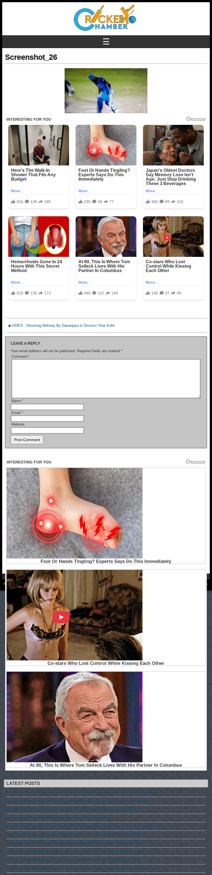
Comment (21, 356)
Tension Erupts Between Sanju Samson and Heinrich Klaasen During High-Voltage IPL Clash (80, 868)
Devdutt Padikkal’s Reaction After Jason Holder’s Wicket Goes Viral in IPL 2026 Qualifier (77, 801)
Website (17, 424)
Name (17, 401)
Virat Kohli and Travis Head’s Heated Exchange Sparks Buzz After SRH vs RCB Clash (75, 843)
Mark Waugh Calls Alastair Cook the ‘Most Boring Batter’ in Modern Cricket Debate (72, 809)
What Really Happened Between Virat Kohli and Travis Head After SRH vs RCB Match (75, 835)
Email (17, 413)
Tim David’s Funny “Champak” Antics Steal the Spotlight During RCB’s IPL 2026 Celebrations (81, 792)
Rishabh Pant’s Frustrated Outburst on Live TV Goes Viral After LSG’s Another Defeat (75, 852)
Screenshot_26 (31, 57)
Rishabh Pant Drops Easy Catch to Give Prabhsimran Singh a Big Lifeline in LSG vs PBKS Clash (84, 826)
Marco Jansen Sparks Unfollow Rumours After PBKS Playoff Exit (58, 818)
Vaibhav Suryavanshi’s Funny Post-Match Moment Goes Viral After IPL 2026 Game (73, 860)
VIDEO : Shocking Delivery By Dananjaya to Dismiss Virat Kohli (63, 325)
